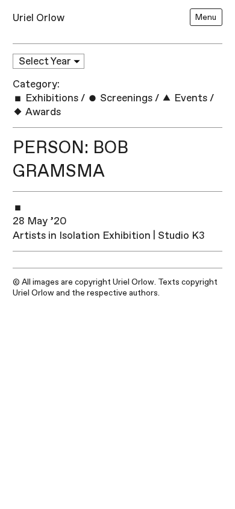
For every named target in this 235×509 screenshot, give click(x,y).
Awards (42, 112)
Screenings (125, 98)
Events (189, 98)
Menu (205, 17)
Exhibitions (50, 98)
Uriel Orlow (38, 17)
